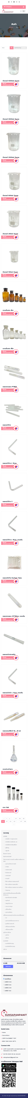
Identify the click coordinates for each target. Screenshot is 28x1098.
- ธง (5, 918)
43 (14, 821)
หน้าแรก (11, 27)
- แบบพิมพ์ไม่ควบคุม (9, 946)
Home (4, 1032)
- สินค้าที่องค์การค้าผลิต (10, 898)
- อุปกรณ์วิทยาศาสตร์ (10, 864)
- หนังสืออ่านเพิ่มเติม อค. (10, 842)
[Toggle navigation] (24, 11)
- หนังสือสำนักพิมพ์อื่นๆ (10, 845)
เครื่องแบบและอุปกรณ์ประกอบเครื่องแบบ (13, 915)
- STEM (6, 867)
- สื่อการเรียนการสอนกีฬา (11, 884)
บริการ (5, 949)
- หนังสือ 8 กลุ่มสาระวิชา (10, 839)
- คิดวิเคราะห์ (7, 873)
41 (6, 821)
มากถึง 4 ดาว (8, 982)
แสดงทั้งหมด (8, 979)
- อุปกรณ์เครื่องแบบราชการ (11, 921)
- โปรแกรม (7, 890)
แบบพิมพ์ (5, 941)
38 (20, 819)
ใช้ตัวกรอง (8, 966)
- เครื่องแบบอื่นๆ (8, 929)
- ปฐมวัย (6, 851)
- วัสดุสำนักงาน (8, 903)
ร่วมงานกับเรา (5, 1035)
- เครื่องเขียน (7, 909)
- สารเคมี (6, 878)
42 (10, 821)
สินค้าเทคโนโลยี (7, 856)
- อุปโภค (6, 935)
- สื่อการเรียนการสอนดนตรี (11, 881)
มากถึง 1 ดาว (8, 991)
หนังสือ (5, 836)
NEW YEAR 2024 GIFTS (9, 1041)
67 (21, 821)
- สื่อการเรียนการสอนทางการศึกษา (13, 887)
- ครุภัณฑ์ (7, 900)
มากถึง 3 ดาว (8, 985)
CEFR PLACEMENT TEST (9, 1038)
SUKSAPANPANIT (21, 1095)
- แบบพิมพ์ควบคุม (9, 943)
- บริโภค (6, 938)
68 (25, 821)
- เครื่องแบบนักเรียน (9, 927)
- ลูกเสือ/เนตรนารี (9, 924)
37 (16, 819)
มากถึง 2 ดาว (8, 988)
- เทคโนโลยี (7, 876)
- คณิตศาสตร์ (8, 870)
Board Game (7, 854)
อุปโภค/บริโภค (7, 932)
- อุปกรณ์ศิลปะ (8, 912)
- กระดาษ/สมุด (8, 906)
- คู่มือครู (6, 848)
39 (23, 819)
